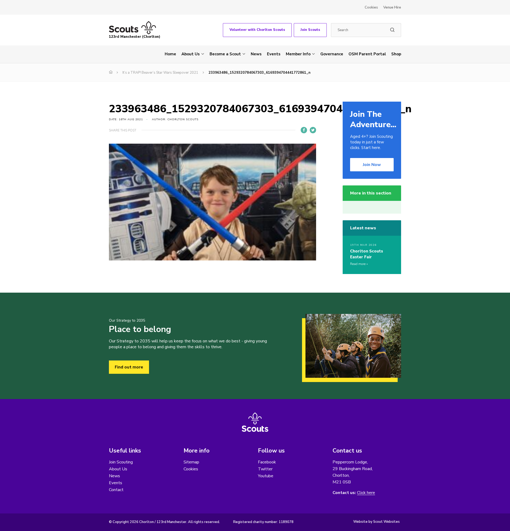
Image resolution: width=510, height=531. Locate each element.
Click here (366, 493)
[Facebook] (304, 130)
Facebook (267, 462)
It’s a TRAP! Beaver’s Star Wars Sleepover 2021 (160, 72)
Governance (331, 54)
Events (273, 54)
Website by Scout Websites (376, 521)
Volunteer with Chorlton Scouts (257, 29)
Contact (116, 490)
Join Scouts (310, 29)
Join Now (372, 165)
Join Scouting (121, 462)
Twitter (265, 469)
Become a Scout (225, 54)
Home (170, 54)
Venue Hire (392, 7)
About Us (190, 54)
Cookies (371, 7)
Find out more (129, 367)
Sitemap (191, 462)
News (256, 54)
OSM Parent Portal (367, 54)
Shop (396, 54)
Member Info (298, 54)
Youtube (265, 476)
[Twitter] (313, 130)
